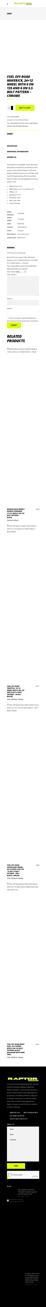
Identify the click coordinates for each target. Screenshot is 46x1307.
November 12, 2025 (31, 1285)
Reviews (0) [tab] (11, 157)
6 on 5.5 (27, 123)
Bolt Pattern (34, 123)
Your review (12, 274)
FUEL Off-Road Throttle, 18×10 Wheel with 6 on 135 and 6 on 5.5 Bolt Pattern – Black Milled (15, 691)
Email (9, 308)
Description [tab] (12, 146)
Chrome (9, 126)
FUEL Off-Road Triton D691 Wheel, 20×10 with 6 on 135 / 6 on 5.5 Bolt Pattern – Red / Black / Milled (15, 870)
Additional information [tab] (17, 151)
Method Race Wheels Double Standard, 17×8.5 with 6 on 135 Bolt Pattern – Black (15, 513)
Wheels (26, 120)
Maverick (25, 126)
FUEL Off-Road (18, 120)
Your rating (11, 272)
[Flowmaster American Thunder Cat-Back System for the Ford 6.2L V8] (11, 1192)
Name (10, 299)
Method (9, 520)
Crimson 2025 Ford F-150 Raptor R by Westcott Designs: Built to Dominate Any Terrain (32, 1278)
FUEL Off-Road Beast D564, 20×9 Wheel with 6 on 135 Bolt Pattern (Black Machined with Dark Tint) (16, 1049)
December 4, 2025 (23, 1196)
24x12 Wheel (14, 123)
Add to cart (25, 108)
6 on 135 (21, 123)
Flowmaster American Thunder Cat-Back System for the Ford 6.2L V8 (27, 1192)
